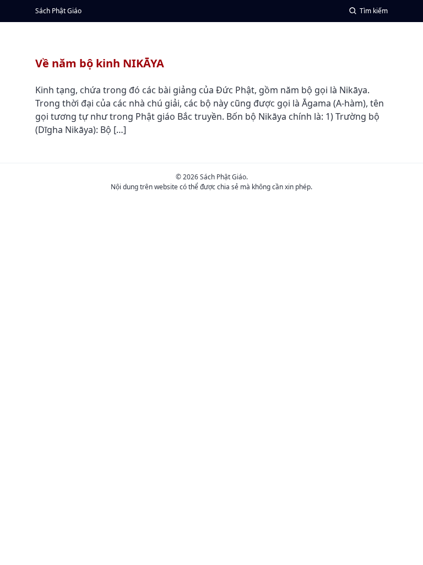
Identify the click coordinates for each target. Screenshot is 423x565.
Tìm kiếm (374, 10)
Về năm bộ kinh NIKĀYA (99, 63)
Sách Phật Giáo (58, 10)
